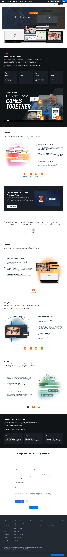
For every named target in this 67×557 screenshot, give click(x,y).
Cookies (37, 547)
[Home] (3, 1)
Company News (42, 523)
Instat (31, 176)
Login (60, 518)
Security (40, 547)
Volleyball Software (6, 542)
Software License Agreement (18, 547)
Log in (64, 1)
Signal (21, 529)
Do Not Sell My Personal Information (44, 554)
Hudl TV (21, 525)
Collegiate (5, 523)
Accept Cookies (60, 554)
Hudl (15, 520)
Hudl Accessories (51, 525)
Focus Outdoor (16, 537)
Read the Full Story (12, 206)
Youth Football (6, 529)
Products (15, 1)
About (41, 518)
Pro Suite (5, 4)
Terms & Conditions (11, 547)
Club (4, 522)
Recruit (28, 409)
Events (41, 526)
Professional (5, 531)
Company (30, 1)
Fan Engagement (6, 526)
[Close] (65, 555)
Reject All (53, 554)
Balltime (21, 534)
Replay (31, 350)
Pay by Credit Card (51, 523)
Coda (15, 528)
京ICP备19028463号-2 (15, 549)
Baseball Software (6, 532)
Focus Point (16, 540)
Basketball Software (7, 534)
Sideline (21, 520)
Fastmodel (36, 176)
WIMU (21, 526)
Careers (41, 525)
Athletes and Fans (32, 518)
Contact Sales (61, 520)
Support (50, 520)
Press (40, 522)
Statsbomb (22, 532)
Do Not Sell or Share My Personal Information (29, 547)
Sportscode (25, 176)
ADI (20, 537)
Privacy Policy (6, 547)
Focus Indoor (33, 292)
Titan (21, 528)
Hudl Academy (54, 4)
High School (5, 520)
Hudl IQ (15, 523)
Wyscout (15, 529)
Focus (15, 534)
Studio (15, 526)
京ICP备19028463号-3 (21, 549)
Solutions (9, 1)
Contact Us (61, 4)
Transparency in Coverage (27, 549)
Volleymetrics (22, 523)
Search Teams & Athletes (55, 1)
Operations (5, 528)
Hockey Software (6, 537)
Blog (49, 522)
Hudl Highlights (31, 520)
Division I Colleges (6, 525)
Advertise (41, 520)
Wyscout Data (16, 531)
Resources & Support (22, 1)
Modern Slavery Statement (7, 549)
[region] (33, 555)
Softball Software (6, 540)
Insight (15, 525)
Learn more (7, 82)
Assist (42, 176)
